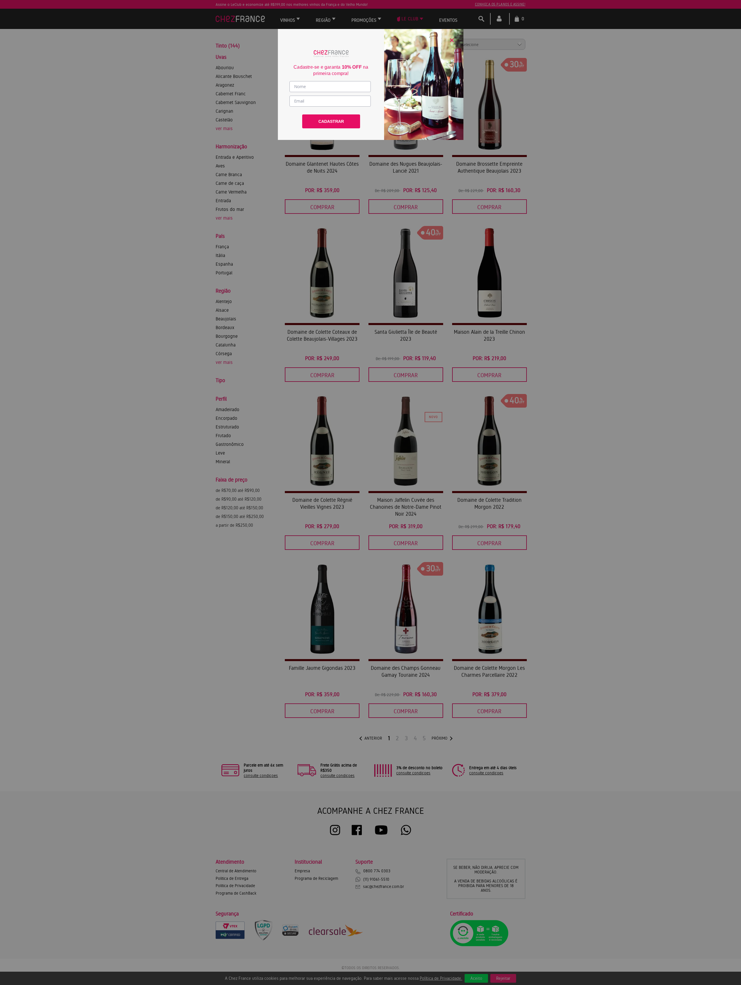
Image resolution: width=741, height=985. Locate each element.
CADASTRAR (331, 121)
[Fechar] (452, 40)
